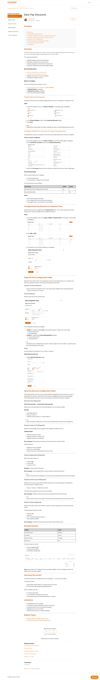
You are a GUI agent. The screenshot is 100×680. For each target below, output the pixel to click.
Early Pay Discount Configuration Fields (38, 41)
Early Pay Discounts (13, 16)
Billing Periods (11, 20)
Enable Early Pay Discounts (35, 34)
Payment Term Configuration (35, 39)
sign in (28, 668)
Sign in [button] (89, 2)
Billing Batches (12, 27)
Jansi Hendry (31, 18)
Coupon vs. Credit (29, 656)
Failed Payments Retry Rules (31, 645)
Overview (30, 32)
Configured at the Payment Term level (37, 74)
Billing (31, 8)
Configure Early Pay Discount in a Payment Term (40, 37)
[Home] (12, 3)
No (53, 631)
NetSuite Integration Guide (31, 651)
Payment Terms (12, 23)
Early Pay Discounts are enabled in (40, 87)
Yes (46, 631)
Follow (73, 19)
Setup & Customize (24, 8)
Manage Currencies (13, 31)
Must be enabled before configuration (37, 72)
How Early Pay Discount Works (36, 42)
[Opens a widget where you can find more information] (94, 677)
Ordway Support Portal (13, 8)
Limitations (31, 44)
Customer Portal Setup (30, 653)
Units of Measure (12, 35)
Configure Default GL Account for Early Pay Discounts (42, 35)
